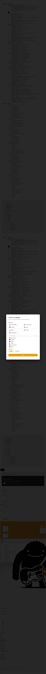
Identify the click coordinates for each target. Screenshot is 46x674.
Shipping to (10, 322)
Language (10, 348)
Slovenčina (17, 351)
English (11, 351)
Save (23, 355)
